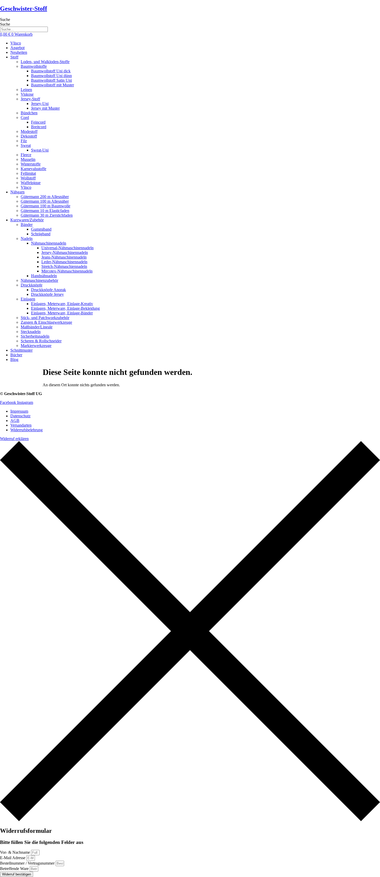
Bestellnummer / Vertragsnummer (28, 863)
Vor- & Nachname (15, 852)
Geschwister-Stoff (23, 8)
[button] (195, 57)
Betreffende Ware (15, 868)
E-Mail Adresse (13, 858)
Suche (5, 19)
